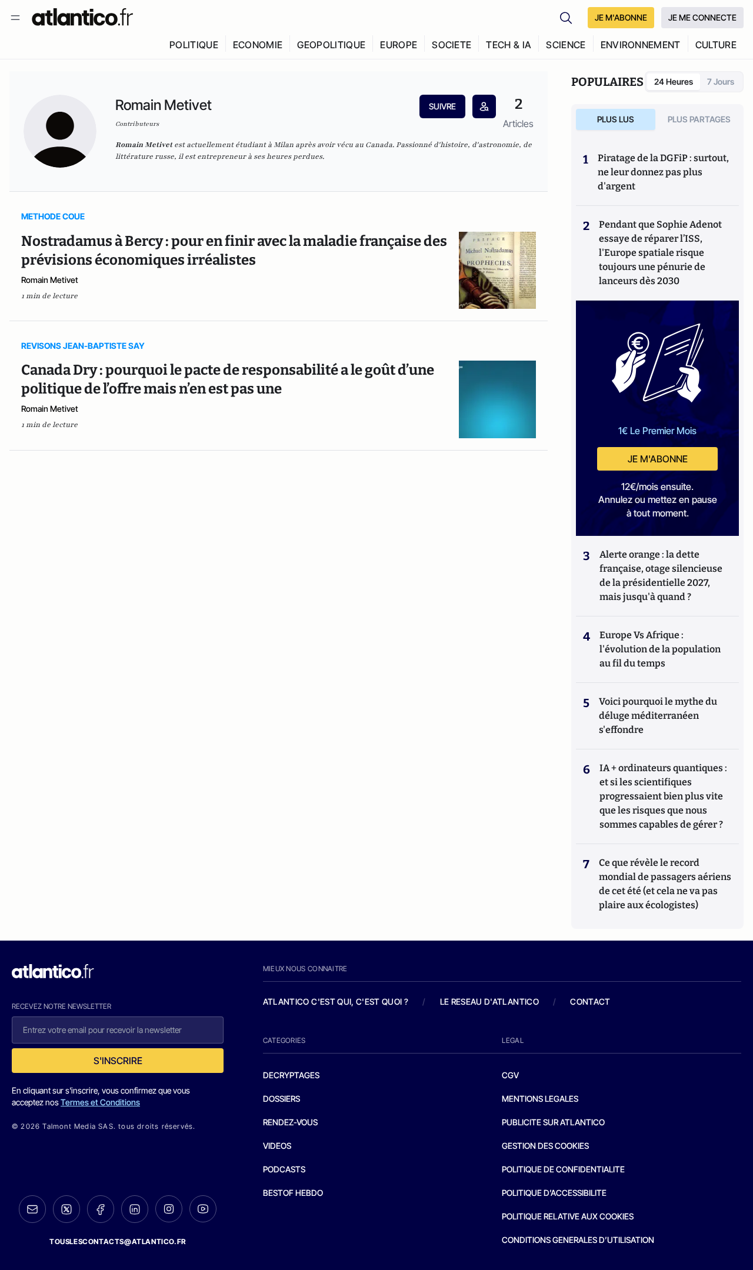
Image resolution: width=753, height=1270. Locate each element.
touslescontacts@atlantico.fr (117, 1241)
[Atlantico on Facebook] (100, 1209)
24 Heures (673, 81)
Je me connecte (702, 17)
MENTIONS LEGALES (540, 1099)
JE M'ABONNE (621, 17)
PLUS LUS (615, 119)
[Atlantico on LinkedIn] (134, 1209)
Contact (590, 1001)
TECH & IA (508, 45)
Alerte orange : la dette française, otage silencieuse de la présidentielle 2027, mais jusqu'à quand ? (660, 575)
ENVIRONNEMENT (641, 45)
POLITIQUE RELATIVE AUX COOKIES (568, 1216)
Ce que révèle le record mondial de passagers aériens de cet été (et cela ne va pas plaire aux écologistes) (665, 884)
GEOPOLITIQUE (331, 45)
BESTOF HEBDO (293, 1193)
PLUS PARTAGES (699, 119)
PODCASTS (284, 1169)
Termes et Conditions (100, 1102)
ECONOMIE (258, 45)
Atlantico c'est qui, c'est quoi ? (336, 1001)
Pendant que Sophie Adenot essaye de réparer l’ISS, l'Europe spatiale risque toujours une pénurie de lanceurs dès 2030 (660, 252)
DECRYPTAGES (291, 1075)
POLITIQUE (193, 45)
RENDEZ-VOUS (290, 1122)
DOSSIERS (281, 1099)
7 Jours (720, 81)
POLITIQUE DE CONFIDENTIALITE (563, 1169)
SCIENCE (565, 45)
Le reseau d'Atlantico (489, 1001)
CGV (510, 1075)
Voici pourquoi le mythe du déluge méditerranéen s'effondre (658, 715)
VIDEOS (277, 1146)
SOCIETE (451, 45)
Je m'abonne (658, 459)
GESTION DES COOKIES (545, 1146)
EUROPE (398, 45)
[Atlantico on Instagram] (168, 1208)
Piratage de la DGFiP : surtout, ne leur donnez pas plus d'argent (663, 172)
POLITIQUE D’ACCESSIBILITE (554, 1193)
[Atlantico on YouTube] (202, 1208)
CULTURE (716, 45)
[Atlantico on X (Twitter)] (66, 1209)
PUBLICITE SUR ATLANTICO (553, 1122)
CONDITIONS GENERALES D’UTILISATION (578, 1240)
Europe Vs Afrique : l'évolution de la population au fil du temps (660, 649)
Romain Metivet (49, 280)
